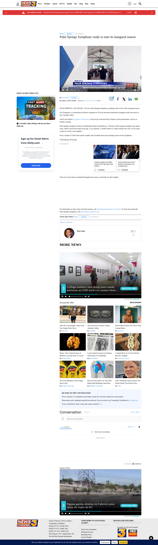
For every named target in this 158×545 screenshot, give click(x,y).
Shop (81, 4)
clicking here (133, 400)
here (100, 404)
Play (86, 4)
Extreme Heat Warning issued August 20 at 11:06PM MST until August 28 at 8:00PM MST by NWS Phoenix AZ (82, 12)
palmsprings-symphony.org (90, 212)
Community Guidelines (57, 523)
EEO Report (53, 534)
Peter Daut (65, 97)
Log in (132, 412)
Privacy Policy (66, 521)
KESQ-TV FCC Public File (58, 526)
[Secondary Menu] (19, 4)
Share (93, 4)
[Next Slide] (139, 159)
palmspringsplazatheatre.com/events (109, 209)
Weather (47, 4)
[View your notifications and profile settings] (139, 427)
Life (75, 4)
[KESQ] (29, 3)
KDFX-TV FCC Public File (58, 531)
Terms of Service (54, 521)
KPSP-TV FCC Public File (58, 529)
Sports (55, 4)
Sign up (138, 412)
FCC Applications (65, 534)
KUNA (62, 4)
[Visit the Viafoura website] (136, 464)
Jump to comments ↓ (67, 222)
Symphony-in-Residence (81, 119)
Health (69, 4)
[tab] (66, 427)
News (40, 4)
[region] (100, 438)
